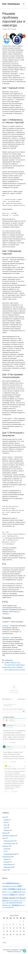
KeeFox (10, 457)
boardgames (6, 886)
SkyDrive (19, 902)
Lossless (12, 898)
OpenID (4, 95)
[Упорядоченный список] (11, 709)
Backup (15, 883)
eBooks (6, 859)
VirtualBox (9, 905)
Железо (4, 833)
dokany (15, 886)
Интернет (7, 862)
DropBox (7, 662)
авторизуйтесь (21, 699)
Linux (18, 662)
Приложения (6, 856)
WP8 (20, 905)
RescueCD (12, 902)
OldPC (7, 900)
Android (6, 820)
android (9, 883)
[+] (22, 709)
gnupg (24, 892)
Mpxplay (22, 898)
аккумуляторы (10, 907)
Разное (4, 870)
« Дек (4, 942)
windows (15, 905)
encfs (4, 892)
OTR (24, 900)
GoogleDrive (5, 894)
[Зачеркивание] (9, 709)
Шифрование (8, 660)
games (19, 892)
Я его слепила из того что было (14, 669)
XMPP (23, 905)
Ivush (9, 766)
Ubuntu (4, 905)
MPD (17, 898)
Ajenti (4, 883)
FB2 (9, 892)
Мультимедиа (8, 864)
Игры (4, 838)
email (23, 889)
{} (20, 709)
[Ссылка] (19, 709)
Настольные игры (9, 843)
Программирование (10, 854)
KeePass (15, 277)
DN (12, 886)
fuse (15, 892)
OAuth (23, 95)
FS (4, 851)
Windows (6, 830)
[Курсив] (6, 709)
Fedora (11, 892)
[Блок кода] (17, 709)
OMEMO (11, 900)
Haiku (5, 825)
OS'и (3, 817)
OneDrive (16, 900)
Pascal (3, 902)
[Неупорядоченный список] (13, 709)
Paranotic (5, 625)
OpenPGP (21, 900)
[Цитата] (15, 709)
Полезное (5, 846)
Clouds (6, 848)
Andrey (14, 768)
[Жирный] (4, 709)
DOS (5, 822)
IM (16, 894)
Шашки (3, 907)
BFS (19, 883)
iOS (18, 894)
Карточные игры (9, 841)
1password (5, 637)
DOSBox (5, 889)
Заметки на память (8, 835)
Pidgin (7, 902)
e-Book (18, 889)
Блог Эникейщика (11, 4)
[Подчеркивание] (7, 709)
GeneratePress (17, 951)
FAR (7, 892)
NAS (4, 900)
